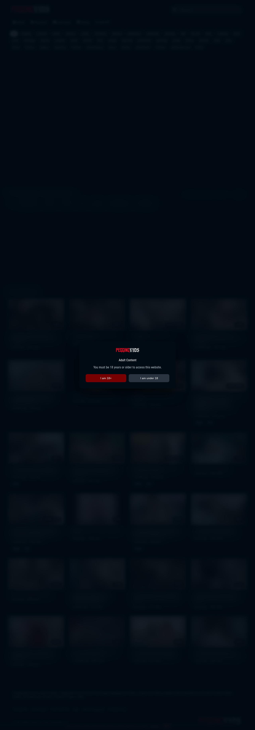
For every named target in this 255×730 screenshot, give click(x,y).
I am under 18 (149, 378)
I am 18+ (106, 378)
